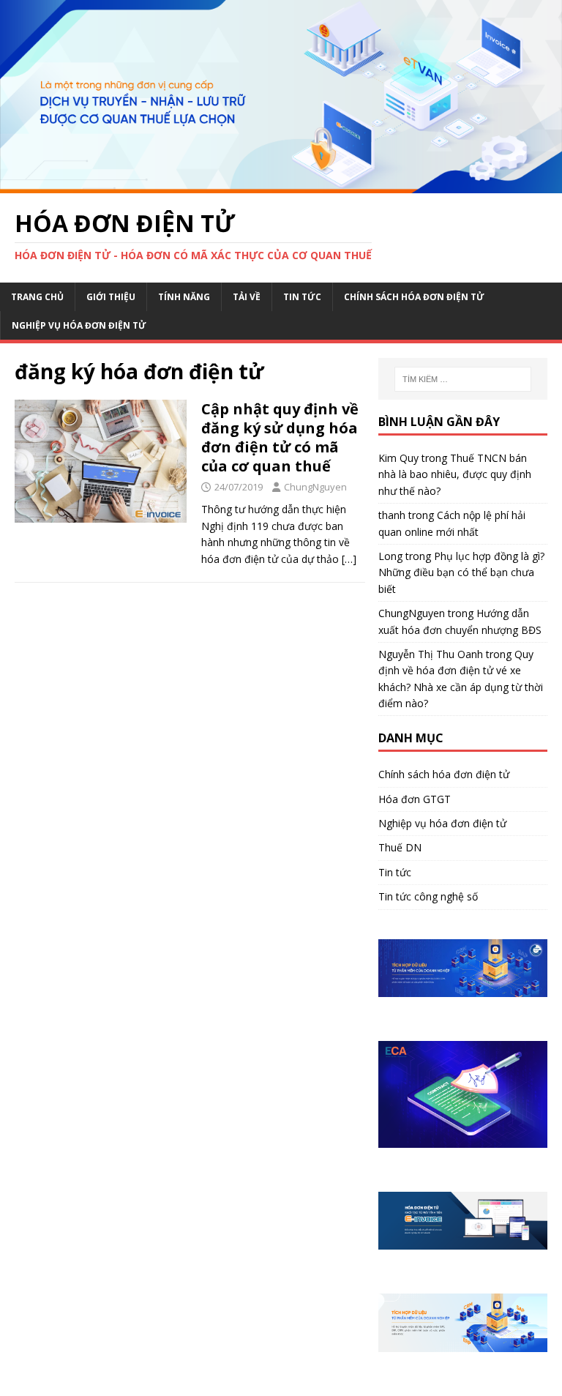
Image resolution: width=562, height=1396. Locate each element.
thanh (391, 515)
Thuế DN (400, 847)
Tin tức (302, 297)
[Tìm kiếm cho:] (463, 379)
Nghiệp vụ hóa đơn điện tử (79, 325)
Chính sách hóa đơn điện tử (414, 297)
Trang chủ (37, 297)
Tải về (247, 297)
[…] (349, 559)
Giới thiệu (110, 297)
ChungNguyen (315, 486)
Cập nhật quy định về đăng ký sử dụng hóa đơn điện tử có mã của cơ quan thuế (280, 437)
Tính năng (184, 297)
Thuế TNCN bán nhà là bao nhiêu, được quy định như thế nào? (454, 474)
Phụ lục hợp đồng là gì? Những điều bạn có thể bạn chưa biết (461, 572)
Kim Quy (398, 458)
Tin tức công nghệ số (428, 896)
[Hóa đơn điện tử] (281, 185)
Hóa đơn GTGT (414, 799)
